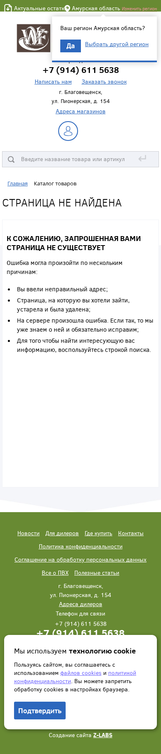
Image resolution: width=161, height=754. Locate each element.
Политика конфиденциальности (81, 546)
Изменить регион (139, 8)
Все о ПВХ (55, 572)
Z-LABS (102, 735)
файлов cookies (81, 673)
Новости (28, 533)
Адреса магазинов (81, 111)
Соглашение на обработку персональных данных (80, 559)
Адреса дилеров (80, 604)
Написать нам (53, 81)
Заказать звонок (104, 81)
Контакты (131, 533)
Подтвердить (40, 710)
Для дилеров (62, 533)
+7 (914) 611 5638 (80, 632)
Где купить (98, 533)
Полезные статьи (96, 572)
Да (70, 45)
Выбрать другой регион (117, 44)
